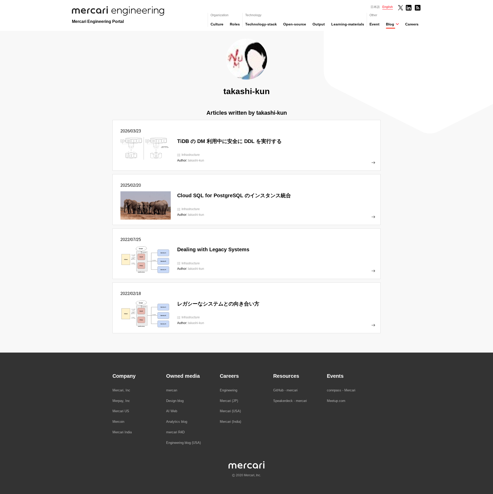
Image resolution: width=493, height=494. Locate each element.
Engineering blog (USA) (183, 443)
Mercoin (118, 422)
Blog (390, 24)
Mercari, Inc (121, 390)
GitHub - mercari (285, 390)
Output (318, 24)
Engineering (228, 390)
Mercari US (120, 411)
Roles (235, 24)
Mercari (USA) (230, 411)
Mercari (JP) (229, 401)
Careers (412, 24)
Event (374, 24)
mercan (171, 390)
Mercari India (122, 432)
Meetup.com (336, 401)
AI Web (171, 411)
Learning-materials (347, 24)
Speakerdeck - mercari (290, 401)
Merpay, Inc (121, 401)
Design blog (175, 401)
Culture (217, 24)
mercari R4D (175, 432)
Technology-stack (261, 24)
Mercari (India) (230, 422)
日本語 (375, 7)
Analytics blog (176, 422)
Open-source (294, 24)
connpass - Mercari (341, 390)
